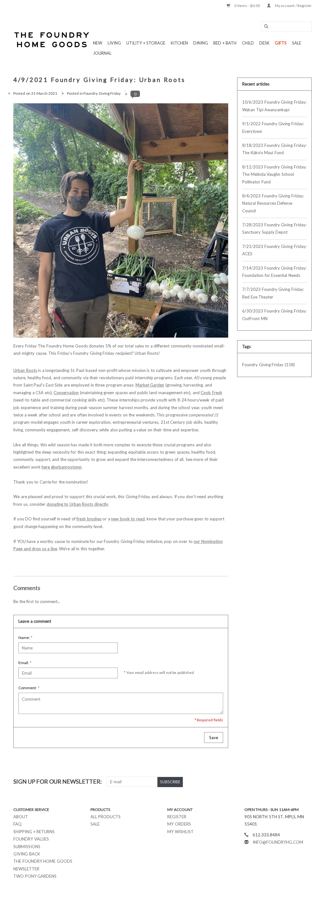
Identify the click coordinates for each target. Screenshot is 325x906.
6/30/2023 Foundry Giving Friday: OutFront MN (274, 314)
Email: (24, 662)
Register (176, 816)
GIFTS (281, 42)
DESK (264, 42)
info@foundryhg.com (278, 842)
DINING (200, 42)
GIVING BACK (26, 853)
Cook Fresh (211, 392)
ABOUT (20, 816)
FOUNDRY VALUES (31, 838)
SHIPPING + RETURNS (34, 831)
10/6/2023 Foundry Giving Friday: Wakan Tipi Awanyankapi (274, 106)
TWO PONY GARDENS (34, 876)
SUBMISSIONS (26, 846)
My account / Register (293, 5)
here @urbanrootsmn (62, 467)
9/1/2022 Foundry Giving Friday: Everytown (273, 127)
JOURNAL (102, 53)
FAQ (17, 824)
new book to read (128, 518)
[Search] (264, 26)
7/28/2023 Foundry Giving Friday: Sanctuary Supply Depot (274, 228)
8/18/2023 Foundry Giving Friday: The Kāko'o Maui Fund (274, 149)
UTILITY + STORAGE (145, 42)
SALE (296, 42)
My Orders (179, 824)
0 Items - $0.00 (247, 5)
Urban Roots (25, 370)
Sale (95, 824)
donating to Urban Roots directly (77, 504)
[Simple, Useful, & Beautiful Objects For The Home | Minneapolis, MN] (52, 40)
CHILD (248, 42)
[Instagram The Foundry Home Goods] (307, 782)
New (97, 42)
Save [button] (213, 737)
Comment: (28, 687)
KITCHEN (179, 42)
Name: (25, 637)
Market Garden (150, 385)
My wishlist (180, 831)
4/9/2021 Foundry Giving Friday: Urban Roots (99, 79)
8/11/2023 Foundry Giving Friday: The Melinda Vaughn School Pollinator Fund (274, 174)
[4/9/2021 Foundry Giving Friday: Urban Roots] (120, 222)
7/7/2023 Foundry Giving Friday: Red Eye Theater (273, 293)
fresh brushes (89, 518)
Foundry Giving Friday (102, 93)
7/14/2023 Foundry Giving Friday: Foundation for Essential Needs (274, 271)
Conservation (66, 392)
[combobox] (286, 26)
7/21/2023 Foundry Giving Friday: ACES (274, 250)
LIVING (114, 42)
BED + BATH (224, 42)
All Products (105, 816)
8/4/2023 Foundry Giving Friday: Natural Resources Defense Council (273, 203)
